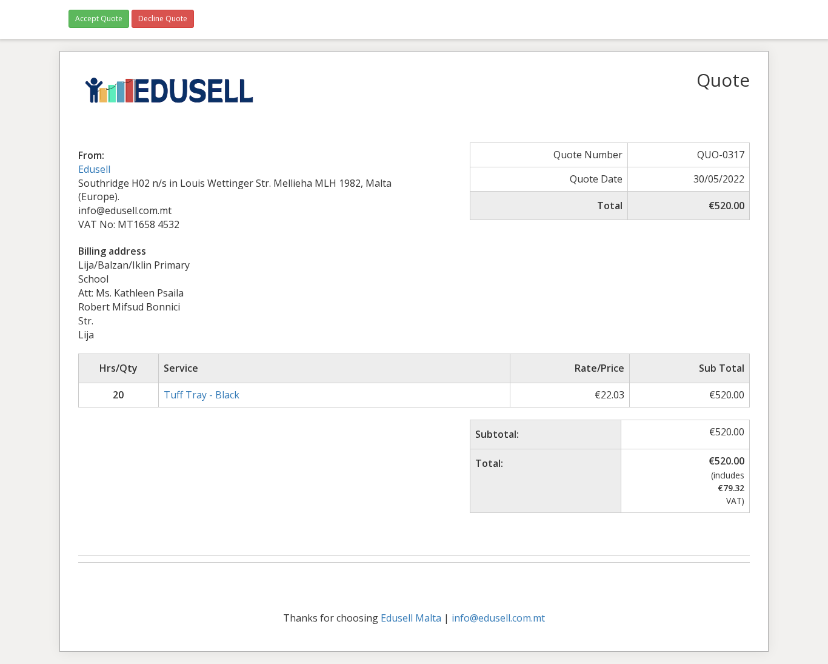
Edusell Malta (411, 618)
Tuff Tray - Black (201, 394)
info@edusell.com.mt (498, 618)
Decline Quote (162, 18)
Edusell (94, 169)
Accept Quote (98, 18)
